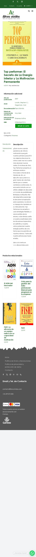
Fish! (23, 328)
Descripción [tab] (7, 144)
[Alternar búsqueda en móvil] (29, 11)
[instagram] (10, 374)
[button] (32, 553)
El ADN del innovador (8, 284)
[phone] (21, 374)
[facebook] (3, 374)
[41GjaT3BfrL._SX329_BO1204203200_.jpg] (18, 43)
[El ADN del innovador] (9, 270)
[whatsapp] (14, 374)
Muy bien (18, 113)
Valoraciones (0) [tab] (7, 149)
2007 (16, 99)
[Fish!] (26, 314)
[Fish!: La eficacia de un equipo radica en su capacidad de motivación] (9, 313)
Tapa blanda (19, 108)
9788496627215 (20, 122)
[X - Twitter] (7, 374)
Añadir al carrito (23, 126)
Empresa (15, 135)
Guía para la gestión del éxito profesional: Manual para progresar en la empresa (26, 287)
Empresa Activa (20, 118)
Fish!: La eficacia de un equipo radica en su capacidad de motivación (9, 333)
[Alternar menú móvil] (32, 11)
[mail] (17, 374)
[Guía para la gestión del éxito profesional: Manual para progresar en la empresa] (26, 269)
